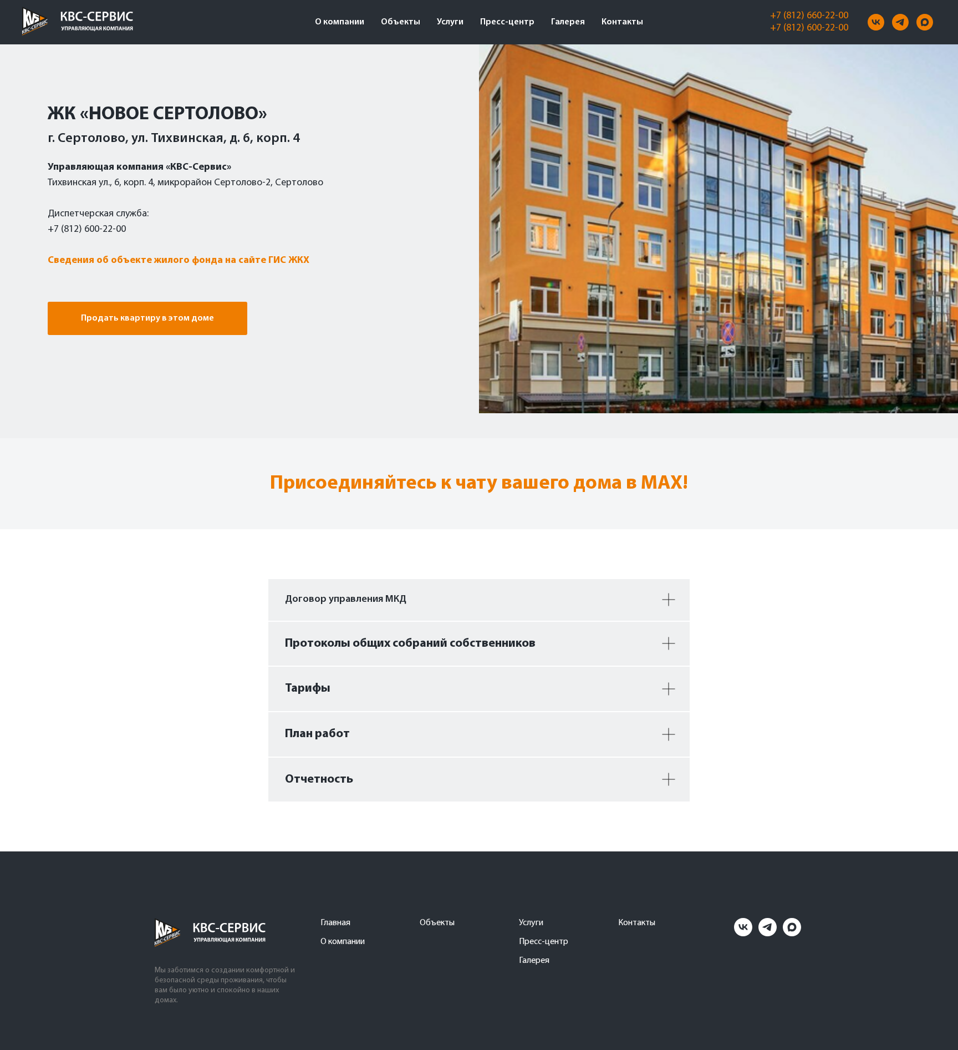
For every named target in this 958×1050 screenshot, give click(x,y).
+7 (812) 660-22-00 (809, 16)
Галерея (568, 22)
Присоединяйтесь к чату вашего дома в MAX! (479, 484)
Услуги (450, 22)
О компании (339, 22)
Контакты (622, 22)
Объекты (400, 22)
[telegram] (900, 22)
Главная (335, 923)
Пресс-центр (507, 22)
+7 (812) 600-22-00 (809, 28)
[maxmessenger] (924, 22)
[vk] (876, 22)
